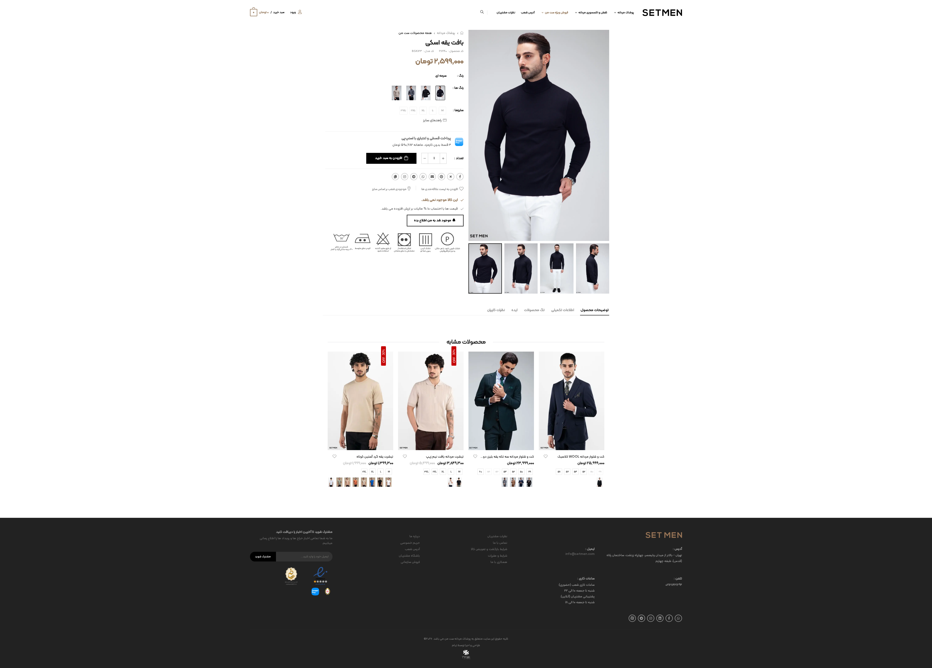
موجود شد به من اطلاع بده (432, 220)
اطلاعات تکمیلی (562, 310)
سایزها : (458, 110)
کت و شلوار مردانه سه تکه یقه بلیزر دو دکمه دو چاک (498, 456)
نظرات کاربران (496, 310)
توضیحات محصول (595, 310)
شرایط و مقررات (497, 555)
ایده (514, 310)
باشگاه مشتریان (409, 555)
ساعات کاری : (586, 579)
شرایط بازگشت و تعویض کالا (489, 549)
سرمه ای (441, 75)
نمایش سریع (571, 443)
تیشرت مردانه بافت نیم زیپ (445, 456)
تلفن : (678, 579)
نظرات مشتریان (506, 12)
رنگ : (460, 75)
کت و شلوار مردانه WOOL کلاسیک (581, 456)
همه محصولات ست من (415, 33)
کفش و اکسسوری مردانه (592, 12)
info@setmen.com (580, 554)
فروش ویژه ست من (556, 12)
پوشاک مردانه (625, 12)
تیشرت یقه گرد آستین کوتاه (375, 456)
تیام (454, 645)
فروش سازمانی (410, 562)
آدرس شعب (528, 12)
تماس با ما (500, 543)
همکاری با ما (499, 562)
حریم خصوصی (410, 543)
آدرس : (677, 549)
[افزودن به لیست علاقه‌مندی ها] (546, 456)
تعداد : (459, 158)
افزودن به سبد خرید (388, 158)
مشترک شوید (263, 556)
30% (454, 352)
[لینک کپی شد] (395, 176)
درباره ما (414, 536)
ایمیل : (590, 549)
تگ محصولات (534, 310)
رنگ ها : (458, 88)
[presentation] (394, 482)
